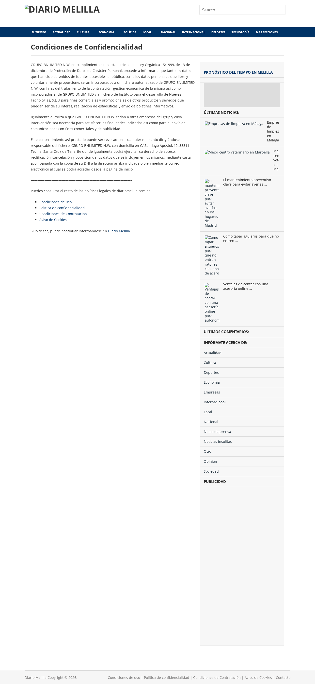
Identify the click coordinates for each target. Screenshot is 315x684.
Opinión (210, 461)
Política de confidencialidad (62, 207)
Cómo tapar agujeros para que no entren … (251, 238)
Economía (106, 32)
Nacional (168, 32)
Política (130, 32)
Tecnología (241, 32)
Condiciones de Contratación (63, 213)
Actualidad (61, 32)
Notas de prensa (217, 431)
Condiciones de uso (55, 202)
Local (147, 32)
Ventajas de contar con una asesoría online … (245, 286)
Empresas (212, 392)
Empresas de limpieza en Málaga (273, 131)
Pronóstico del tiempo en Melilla (238, 72)
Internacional (193, 32)
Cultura (83, 32)
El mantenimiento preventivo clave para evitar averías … (247, 182)
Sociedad (211, 471)
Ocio (207, 451)
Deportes (218, 32)
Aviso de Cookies (53, 219)
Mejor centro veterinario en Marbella (276, 160)
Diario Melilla (119, 231)
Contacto (283, 677)
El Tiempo (38, 32)
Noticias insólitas (218, 441)
